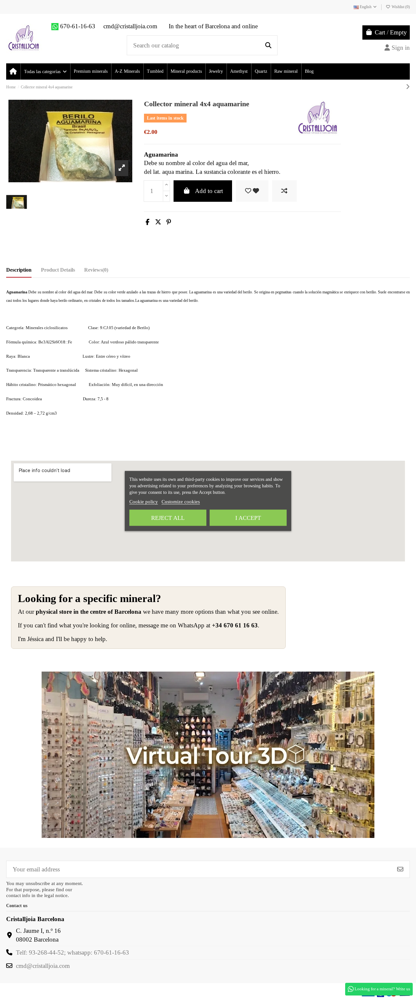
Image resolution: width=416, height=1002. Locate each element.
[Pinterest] (168, 222)
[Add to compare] (284, 191)
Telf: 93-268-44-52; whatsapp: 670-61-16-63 (72, 952)
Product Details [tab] (58, 270)
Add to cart (209, 190)
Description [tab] (19, 270)
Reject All (168, 518)
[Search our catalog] (268, 45)
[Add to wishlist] (252, 191)
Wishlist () (400, 7)
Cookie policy (143, 501)
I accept (248, 518)
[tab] (96, 271)
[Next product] (408, 87)
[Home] (13, 71)
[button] (45, 71)
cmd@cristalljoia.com (43, 965)
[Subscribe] (400, 869)
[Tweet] (158, 222)
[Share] (148, 222)
